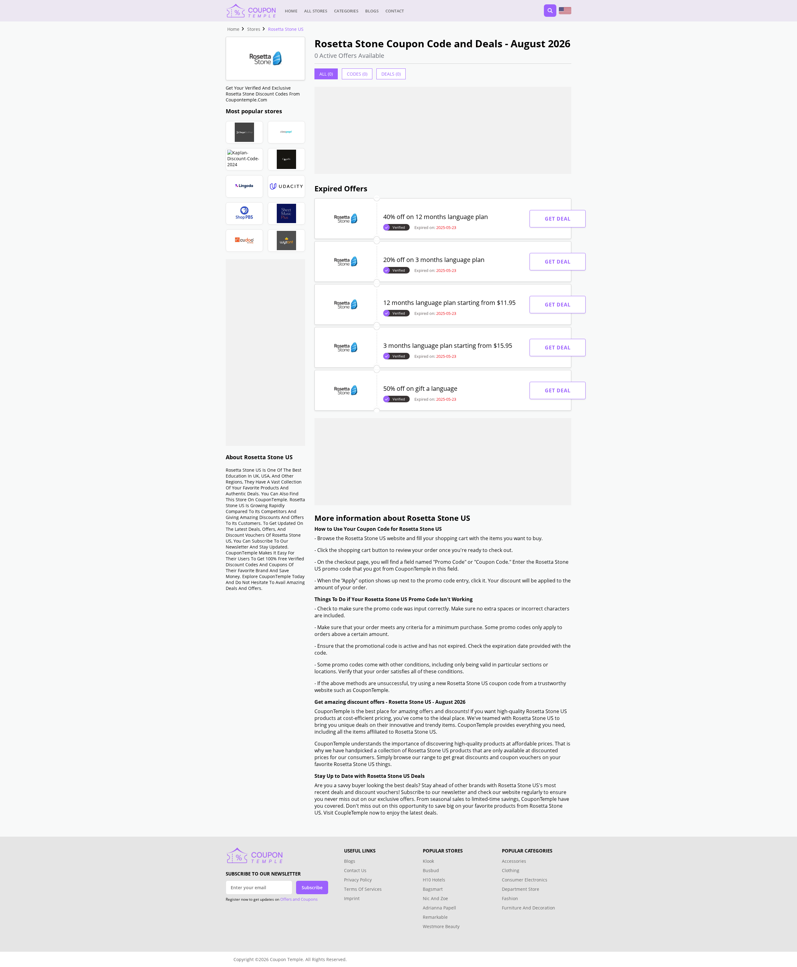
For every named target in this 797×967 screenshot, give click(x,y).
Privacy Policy (358, 880)
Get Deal (558, 218)
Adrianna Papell (439, 908)
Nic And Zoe (435, 898)
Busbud (431, 870)
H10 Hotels (434, 880)
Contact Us (355, 870)
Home (291, 11)
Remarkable (435, 917)
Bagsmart (433, 889)
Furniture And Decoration (528, 908)
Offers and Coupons (299, 899)
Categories (346, 11)
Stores (253, 29)
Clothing (510, 870)
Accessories (514, 861)
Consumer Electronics (524, 880)
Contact (394, 11)
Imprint (352, 898)
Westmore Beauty (441, 926)
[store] (244, 132)
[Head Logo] (251, 10)
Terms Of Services (363, 889)
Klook (428, 861)
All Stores (315, 11)
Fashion (510, 898)
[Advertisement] (265, 352)
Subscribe (312, 887)
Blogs (372, 11)
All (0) (326, 74)
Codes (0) (357, 74)
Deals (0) (391, 74)
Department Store (520, 889)
